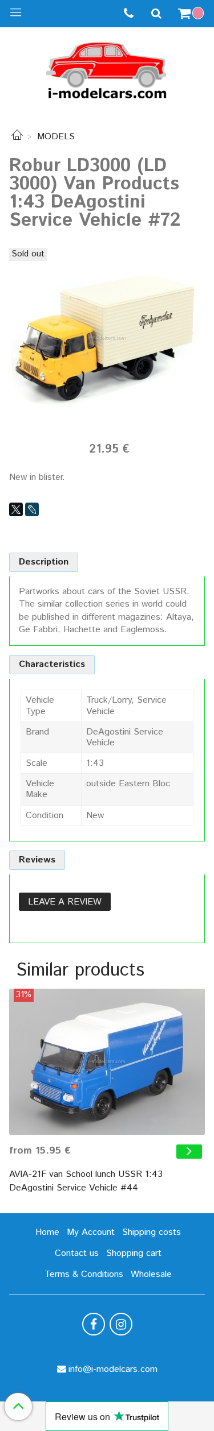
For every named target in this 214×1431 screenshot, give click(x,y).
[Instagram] (121, 1324)
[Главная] (17, 136)
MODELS (56, 136)
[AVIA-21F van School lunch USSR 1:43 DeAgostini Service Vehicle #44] (107, 1062)
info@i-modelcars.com (113, 1369)
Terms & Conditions (84, 1274)
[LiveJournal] (32, 509)
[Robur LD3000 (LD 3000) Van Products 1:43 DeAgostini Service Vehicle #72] (107, 337)
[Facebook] (93, 1324)
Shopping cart (133, 1253)
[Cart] (192, 14)
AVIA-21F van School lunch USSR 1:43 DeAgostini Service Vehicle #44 (86, 1181)
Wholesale (151, 1274)
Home (47, 1232)
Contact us (77, 1253)
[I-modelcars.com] (107, 68)
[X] (16, 509)
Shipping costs (151, 1232)
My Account (91, 1232)
